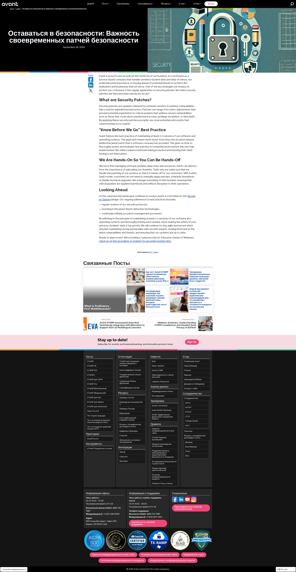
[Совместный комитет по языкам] (180, 540)
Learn (18, 9)
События (123, 436)
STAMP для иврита (95, 402)
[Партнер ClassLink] (137, 540)
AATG (187, 403)
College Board (191, 421)
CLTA (187, 416)
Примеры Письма (127, 409)
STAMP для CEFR (95, 380)
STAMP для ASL (94, 398)
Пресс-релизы (158, 366)
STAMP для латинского (97, 407)
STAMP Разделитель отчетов (99, 449)
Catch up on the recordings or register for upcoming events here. (135, 241)
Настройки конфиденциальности (14, 569)
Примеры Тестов (126, 398)
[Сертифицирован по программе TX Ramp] (158, 540)
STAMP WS (92, 370)
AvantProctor (93, 439)
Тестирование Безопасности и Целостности (164, 463)
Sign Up (191, 342)
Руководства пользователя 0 (131, 403)
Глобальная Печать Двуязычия (127, 382)
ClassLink (123, 457)
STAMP (90, 361)
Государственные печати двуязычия (130, 376)
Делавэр (189, 442)
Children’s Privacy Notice (162, 484)
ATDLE (188, 412)
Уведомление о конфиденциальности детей (172, 560)
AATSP (188, 407)
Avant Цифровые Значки (130, 370)
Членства (188, 431)
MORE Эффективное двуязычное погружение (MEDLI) (162, 417)
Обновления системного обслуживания (129, 441)
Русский (284, 569)
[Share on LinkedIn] (91, 85)
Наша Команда (190, 366)
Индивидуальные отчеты (162, 391)
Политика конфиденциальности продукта (161, 477)
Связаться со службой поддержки (143, 523)
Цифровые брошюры (128, 431)
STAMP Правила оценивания (159, 439)
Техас (187, 451)
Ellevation (123, 461)
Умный (122, 452)
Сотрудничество (191, 398)
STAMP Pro (92, 384)
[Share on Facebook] (91, 79)
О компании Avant (192, 361)
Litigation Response (160, 382)
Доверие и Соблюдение (194, 384)
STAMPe (91, 375)
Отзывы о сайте (191, 389)
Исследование (158, 396)
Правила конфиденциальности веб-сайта (163, 431)
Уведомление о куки (193, 555)
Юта (187, 456)
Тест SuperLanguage (96, 416)
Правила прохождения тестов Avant (161, 445)
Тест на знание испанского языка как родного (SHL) (98, 421)
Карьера (187, 375)
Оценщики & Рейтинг (193, 380)
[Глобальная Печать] (116, 540)
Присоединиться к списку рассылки (163, 376)
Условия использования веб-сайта (159, 555)
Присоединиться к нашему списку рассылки (188, 508)
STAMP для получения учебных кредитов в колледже (129, 363)
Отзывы (187, 370)
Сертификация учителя (129, 388)
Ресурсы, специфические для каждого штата (130, 426)
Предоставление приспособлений (159, 469)
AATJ (187, 425)
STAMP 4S (91, 366)
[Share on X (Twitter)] (91, 90)
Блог (12, 9)
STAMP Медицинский (96, 393)
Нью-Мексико (191, 447)
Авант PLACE (93, 411)
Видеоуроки (124, 413)
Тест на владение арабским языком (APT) (99, 428)
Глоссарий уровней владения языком (127, 419)
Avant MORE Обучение (161, 410)
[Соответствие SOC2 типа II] (94, 540)
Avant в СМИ (157, 370)
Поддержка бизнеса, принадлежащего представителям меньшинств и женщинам (163, 454)
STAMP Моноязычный (96, 389)
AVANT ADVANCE (159, 406)
